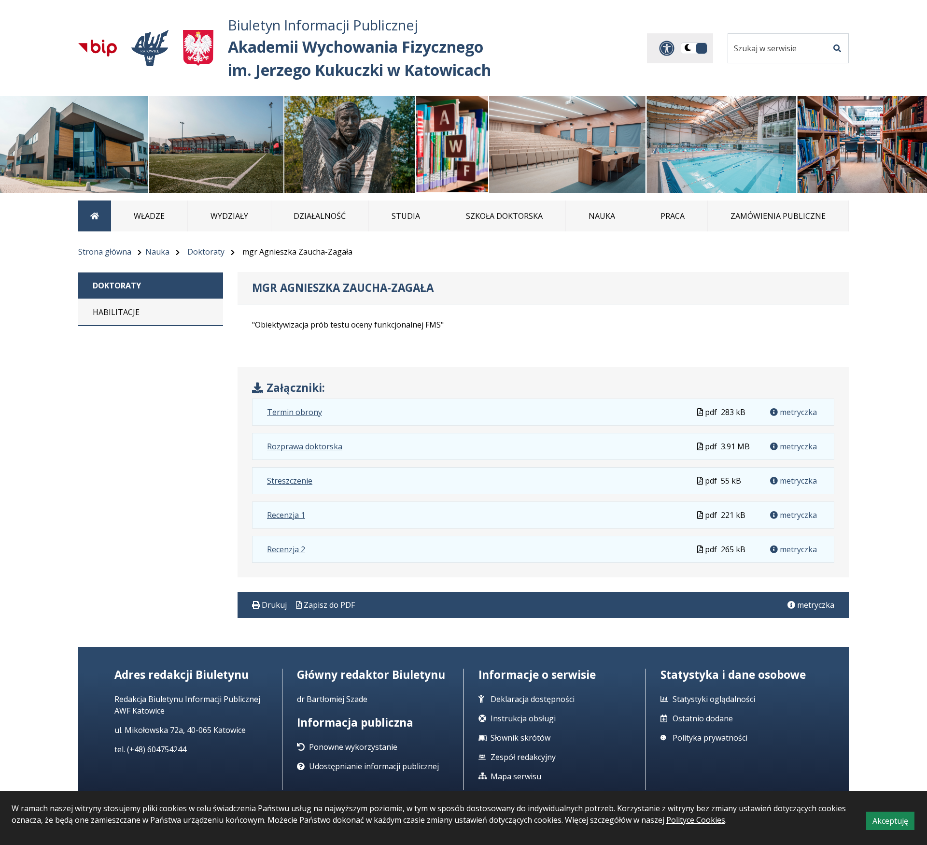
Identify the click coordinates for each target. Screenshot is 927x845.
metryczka (797, 412)
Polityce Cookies (695, 820)
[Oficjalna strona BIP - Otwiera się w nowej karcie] (97, 48)
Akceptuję (893, 822)
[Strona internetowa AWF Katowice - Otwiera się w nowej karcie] (150, 48)
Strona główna (104, 251)
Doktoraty (206, 251)
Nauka (157, 251)
